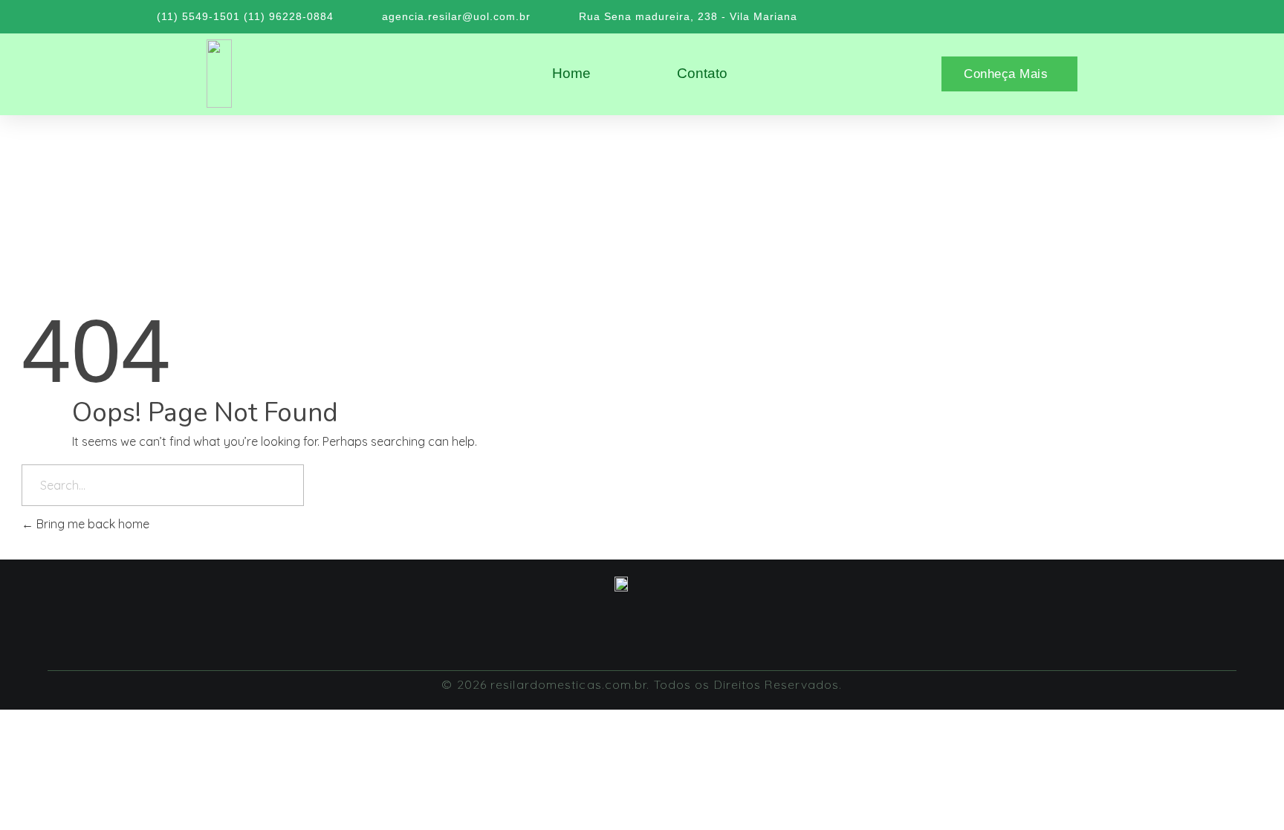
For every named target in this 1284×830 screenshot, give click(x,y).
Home (571, 73)
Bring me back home (91, 523)
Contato (702, 73)
